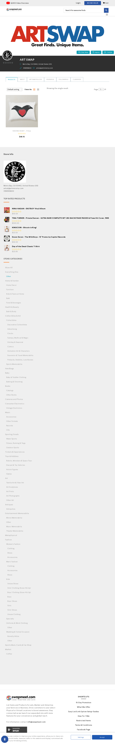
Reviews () (50, 79)
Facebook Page (83, 729)
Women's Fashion (13, 544)
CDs (8, 430)
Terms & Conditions (83, 725)
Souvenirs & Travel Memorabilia (20, 355)
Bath (8, 298)
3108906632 (27, 68)
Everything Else (11, 272)
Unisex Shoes (12, 584)
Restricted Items (83, 720)
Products (11, 79)
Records (9, 425)
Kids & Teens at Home (15, 294)
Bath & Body (11, 311)
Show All (9, 267)
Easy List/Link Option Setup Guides (83, 711)
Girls (9, 605)
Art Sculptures (12, 487)
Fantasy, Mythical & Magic (17, 338)
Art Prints (10, 491)
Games (9, 474)
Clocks (10, 333)
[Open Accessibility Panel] (4, 739)
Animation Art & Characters (18, 351)
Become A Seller (92, 3)
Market (8, 649)
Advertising (12, 329)
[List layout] (37, 89)
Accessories (11, 417)
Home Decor (11, 285)
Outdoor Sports (12, 447)
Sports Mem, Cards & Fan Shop (18, 645)
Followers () (63, 79)
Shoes (9, 553)
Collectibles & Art (13, 316)
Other (8, 276)
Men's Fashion (12, 562)
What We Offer (83, 707)
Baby (7, 373)
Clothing (10, 548)
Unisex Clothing (14, 614)
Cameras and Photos (14, 399)
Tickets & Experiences (15, 452)
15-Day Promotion (83, 702)
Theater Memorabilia (14, 531)
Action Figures (12, 469)
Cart (107, 3)
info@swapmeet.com (36, 722)
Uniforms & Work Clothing (17, 623)
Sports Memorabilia (14, 364)
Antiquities (10, 509)
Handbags (9, 368)
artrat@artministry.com (44, 68)
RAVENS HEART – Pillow (22, 131)
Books (7, 386)
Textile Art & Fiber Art (15, 483)
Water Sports (11, 439)
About (22, 79)
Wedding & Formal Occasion (17, 632)
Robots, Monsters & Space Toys (19, 461)
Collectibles (11, 320)
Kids (8, 579)
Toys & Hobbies (12, 456)
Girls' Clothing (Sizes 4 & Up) (19, 588)
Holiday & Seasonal (15, 342)
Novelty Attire (13, 636)
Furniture (10, 289)
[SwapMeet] (14, 9)
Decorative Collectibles (17, 325)
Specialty (10, 619)
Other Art (10, 500)
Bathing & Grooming (14, 382)
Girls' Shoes (12, 610)
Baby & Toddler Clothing (16, 377)
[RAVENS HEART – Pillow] (22, 111)
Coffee (9, 654)
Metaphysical (11, 535)
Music (7, 412)
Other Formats (12, 421)
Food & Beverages (13, 303)
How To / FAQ (84, 716)
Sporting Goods (12, 434)
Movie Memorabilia (14, 518)
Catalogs (9, 390)
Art (6, 478)
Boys (9, 597)
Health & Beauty (12, 307)
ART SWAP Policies (35, 79)
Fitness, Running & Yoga (15, 443)
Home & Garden (12, 281)
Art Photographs (13, 496)
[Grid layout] (34, 89)
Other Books (11, 395)
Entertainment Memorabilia (17, 513)
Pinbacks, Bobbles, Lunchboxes (20, 360)
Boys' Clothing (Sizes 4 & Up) (19, 592)
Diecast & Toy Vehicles (15, 465)
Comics (10, 346)
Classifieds (77, 79)
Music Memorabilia (14, 526)
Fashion (8, 540)
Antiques (9, 504)
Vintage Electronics (14, 408)
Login (78, 3)
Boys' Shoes (12, 601)
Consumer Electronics (14, 403)
